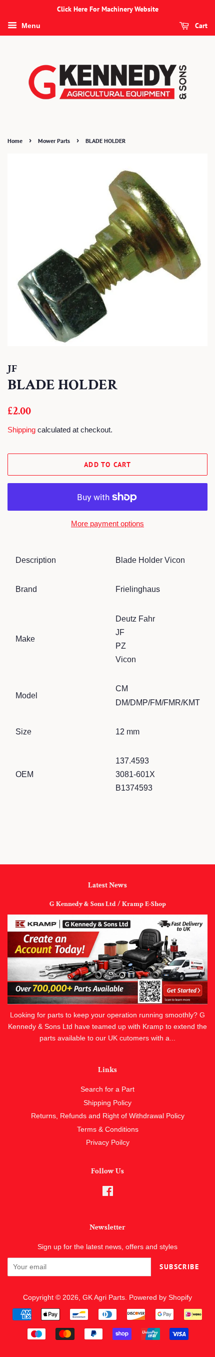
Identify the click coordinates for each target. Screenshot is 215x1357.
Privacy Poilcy (108, 1142)
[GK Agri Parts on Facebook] (108, 1193)
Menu (30, 26)
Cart (200, 25)
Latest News (107, 885)
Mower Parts (54, 140)
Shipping (22, 429)
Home (15, 140)
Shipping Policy (108, 1103)
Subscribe (179, 1266)
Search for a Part (107, 1089)
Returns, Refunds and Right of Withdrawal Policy (107, 1116)
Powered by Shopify (160, 1297)
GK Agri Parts (103, 1297)
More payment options (107, 523)
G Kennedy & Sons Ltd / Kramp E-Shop (108, 904)
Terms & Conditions (107, 1129)
